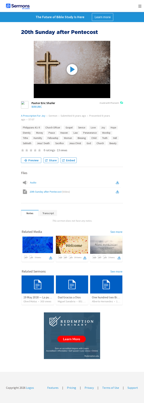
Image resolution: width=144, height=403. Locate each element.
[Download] (50, 257)
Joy (103, 127)
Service (81, 127)
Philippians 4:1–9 (31, 127)
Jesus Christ (75, 143)
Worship (106, 132)
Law (76, 132)
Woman (68, 138)
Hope (113, 127)
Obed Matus (30, 301)
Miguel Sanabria (66, 301)
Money (39, 132)
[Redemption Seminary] (72, 335)
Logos (30, 388)
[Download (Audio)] (118, 182)
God (89, 143)
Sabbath (27, 143)
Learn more (102, 17)
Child (94, 138)
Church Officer (52, 127)
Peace (52, 132)
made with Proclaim (109, 102)
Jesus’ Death (43, 143)
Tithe (25, 138)
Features (52, 388)
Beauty (113, 143)
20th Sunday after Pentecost (50, 191)
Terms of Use (110, 388)
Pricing (71, 388)
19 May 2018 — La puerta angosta (44, 297)
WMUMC (37, 107)
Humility (38, 138)
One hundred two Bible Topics (111, 297)
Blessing (82, 138)
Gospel (69, 127)
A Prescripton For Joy (33, 115)
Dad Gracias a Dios (69, 297)
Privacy (89, 388)
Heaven (64, 132)
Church (100, 143)
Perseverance (90, 132)
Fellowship (53, 138)
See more (116, 232)
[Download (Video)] (118, 191)
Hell (115, 138)
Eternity (27, 132)
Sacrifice (59, 143)
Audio (33, 182)
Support (133, 388)
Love (93, 127)
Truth (104, 138)
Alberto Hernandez (102, 301)
